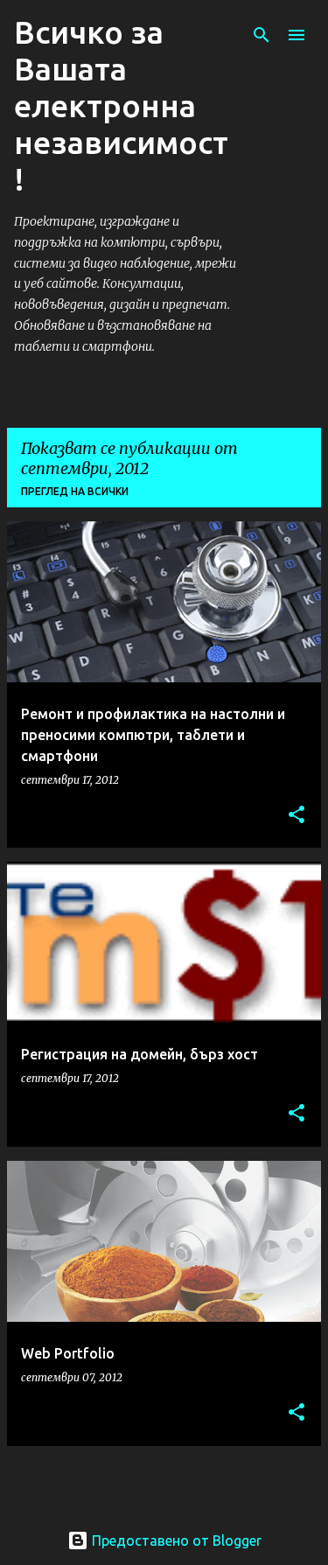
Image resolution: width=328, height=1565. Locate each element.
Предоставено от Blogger (175, 1540)
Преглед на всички (75, 491)
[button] (296, 816)
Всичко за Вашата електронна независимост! (121, 105)
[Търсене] (261, 35)
